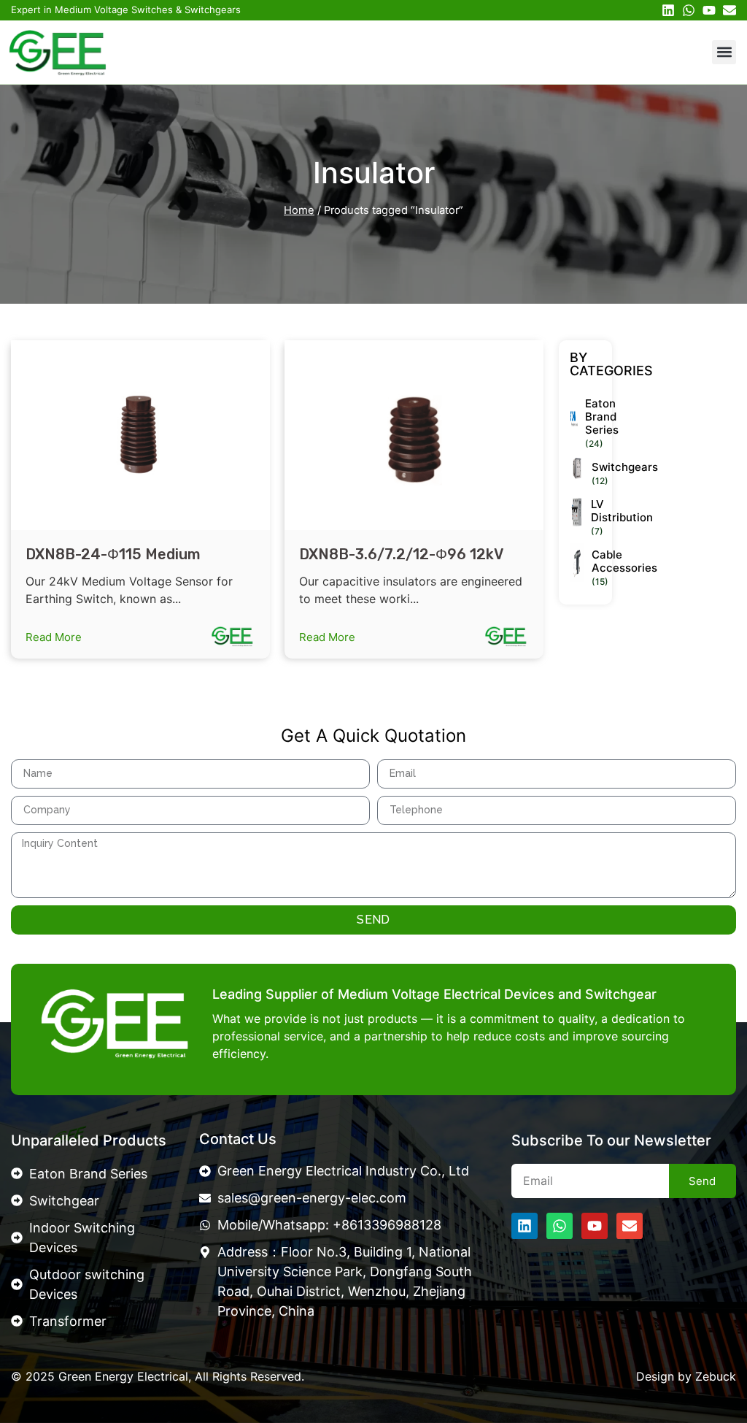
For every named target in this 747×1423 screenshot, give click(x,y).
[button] (724, 52)
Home (299, 210)
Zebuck (715, 1376)
